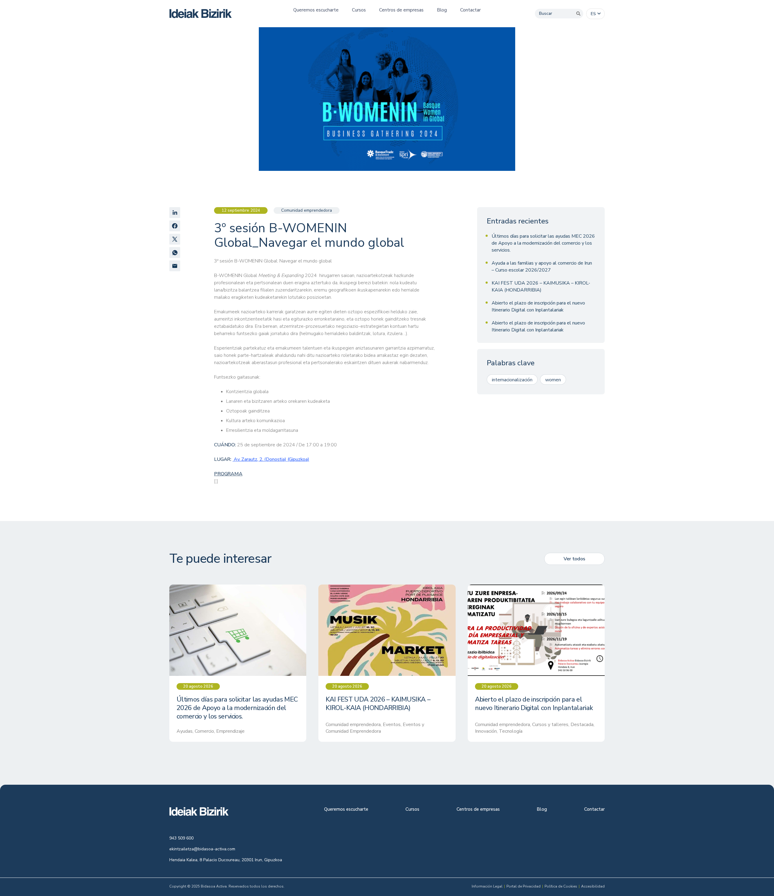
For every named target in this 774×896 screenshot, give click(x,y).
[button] (595, 14)
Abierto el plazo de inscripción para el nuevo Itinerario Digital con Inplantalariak (538, 306)
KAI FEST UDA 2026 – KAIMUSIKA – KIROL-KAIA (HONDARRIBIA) (541, 286)
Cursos (412, 809)
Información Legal (487, 886)
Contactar (594, 809)
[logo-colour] (200, 13)
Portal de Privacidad (523, 886)
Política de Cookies (561, 886)
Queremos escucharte (346, 809)
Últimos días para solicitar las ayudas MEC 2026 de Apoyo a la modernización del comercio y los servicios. (543, 243)
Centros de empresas (478, 809)
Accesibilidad (593, 886)
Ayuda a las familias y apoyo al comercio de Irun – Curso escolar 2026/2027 (542, 266)
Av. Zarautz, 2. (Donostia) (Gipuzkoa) (271, 459)
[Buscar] (578, 13)
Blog (542, 809)
